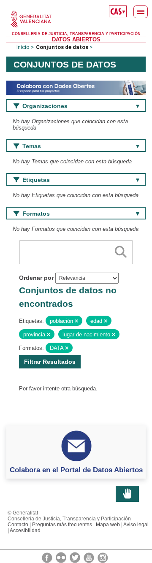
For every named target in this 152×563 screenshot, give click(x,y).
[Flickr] (62, 557)
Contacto (18, 525)
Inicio (23, 47)
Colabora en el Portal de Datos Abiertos (76, 470)
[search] (121, 250)
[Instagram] (103, 557)
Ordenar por (36, 277)
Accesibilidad (25, 530)
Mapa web (108, 525)
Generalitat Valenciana (76, 19)
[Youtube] (89, 557)
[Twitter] (75, 557)
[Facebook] (48, 557)
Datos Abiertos (76, 39)
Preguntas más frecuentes (62, 525)
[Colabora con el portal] (76, 87)
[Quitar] (76, 321)
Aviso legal (136, 525)
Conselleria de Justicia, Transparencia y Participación (76, 34)
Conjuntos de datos (62, 47)
